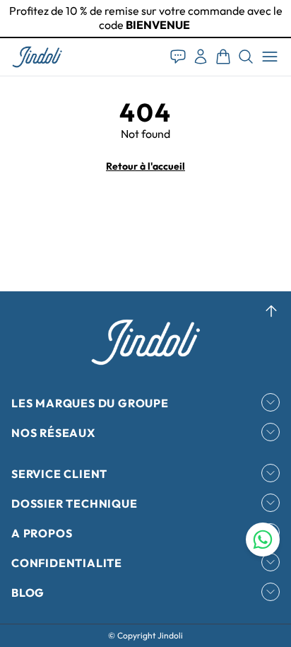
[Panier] (223, 56)
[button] (37, 57)
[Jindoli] (37, 57)
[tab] (145, 37)
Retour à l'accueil (145, 166)
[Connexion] (200, 56)
